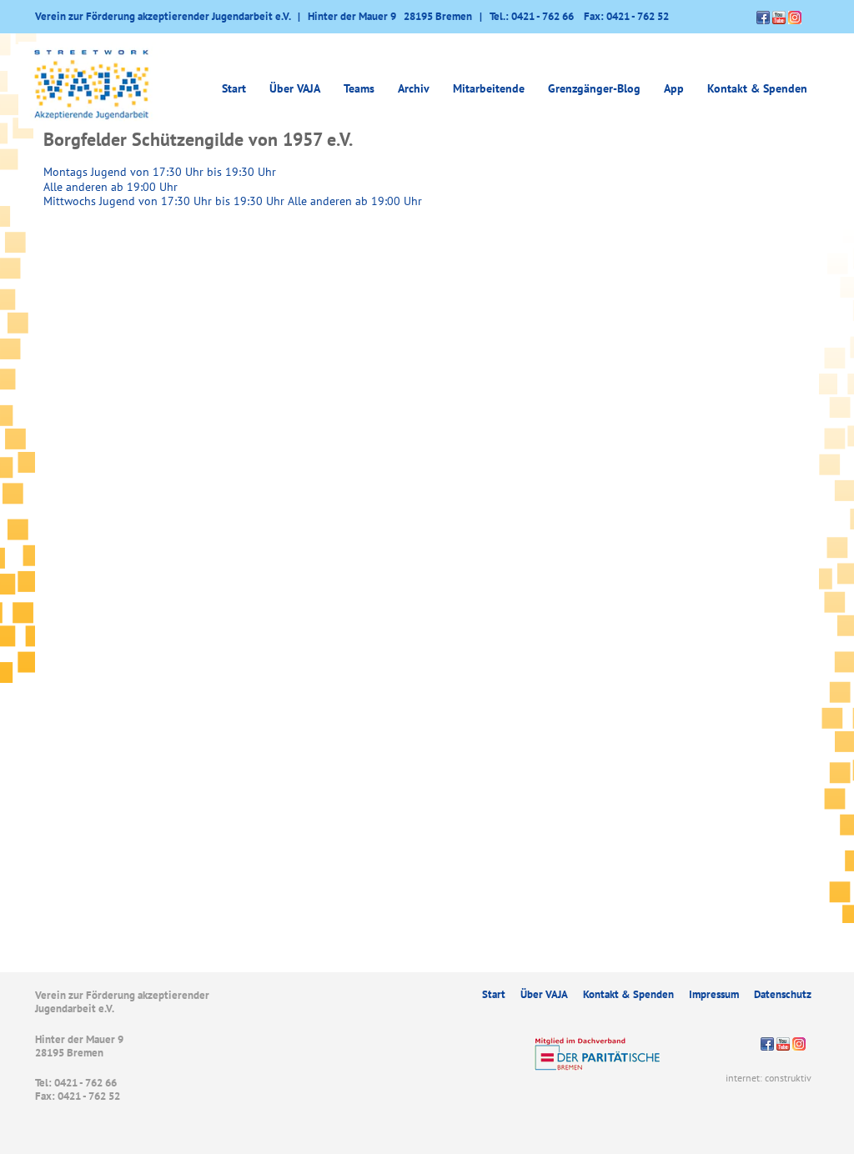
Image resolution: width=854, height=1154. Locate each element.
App (674, 88)
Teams (359, 88)
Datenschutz (782, 994)
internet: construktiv (768, 1077)
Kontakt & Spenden (757, 88)
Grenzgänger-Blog (594, 88)
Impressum (714, 994)
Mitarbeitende (489, 88)
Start (234, 88)
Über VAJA (544, 994)
